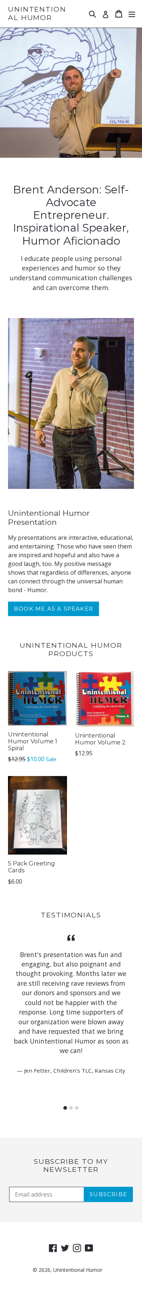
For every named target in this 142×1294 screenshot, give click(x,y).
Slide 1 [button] (65, 1108)
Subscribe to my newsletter (71, 1166)
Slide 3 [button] (77, 1108)
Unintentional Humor (37, 13)
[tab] (65, 1108)
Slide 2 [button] (71, 1108)
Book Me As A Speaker (53, 608)
